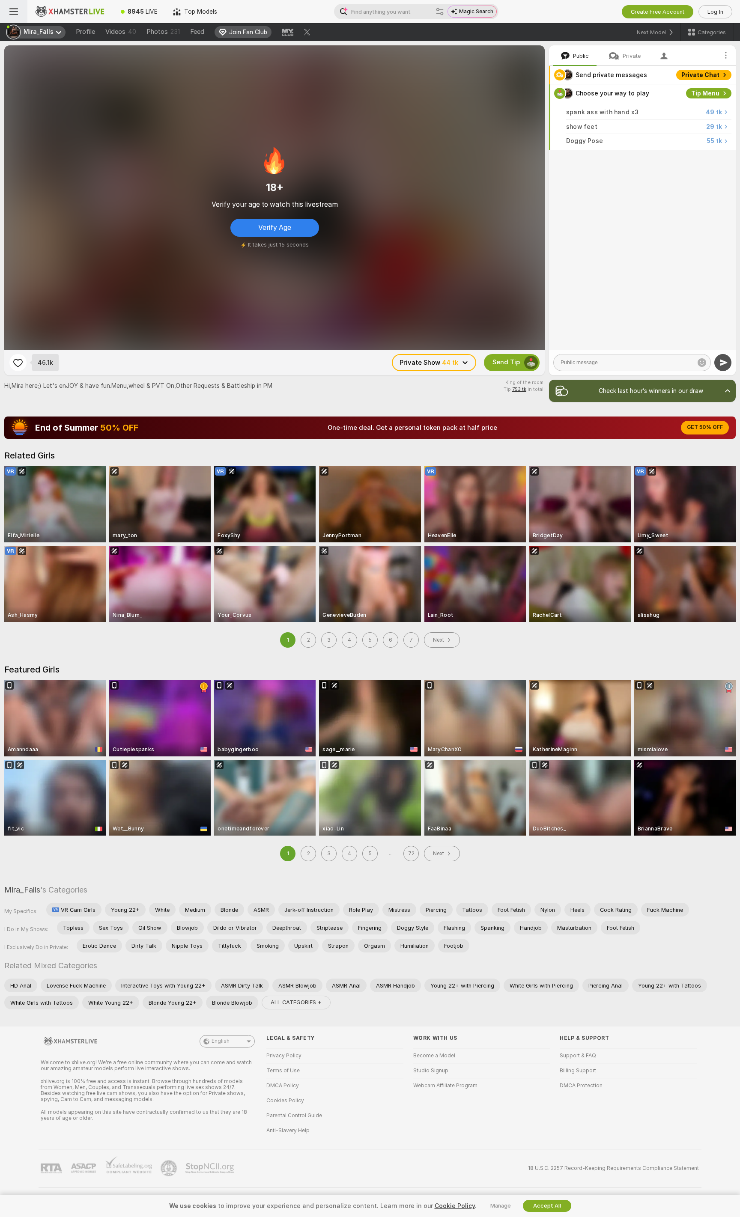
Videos (120, 32)
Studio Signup (430, 1071)
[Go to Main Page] (70, 11)
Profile (85, 32)
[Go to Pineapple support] (170, 1168)
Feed (197, 32)
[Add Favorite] (18, 362)
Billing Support (578, 1071)
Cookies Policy (285, 1101)
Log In (715, 12)
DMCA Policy (282, 1086)
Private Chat (700, 74)
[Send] (722, 362)
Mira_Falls (22, 889)
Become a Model (434, 1056)
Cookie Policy (455, 1205)
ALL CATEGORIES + (296, 1002)
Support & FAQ (578, 1056)
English (221, 1041)
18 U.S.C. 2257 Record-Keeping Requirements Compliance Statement (613, 1168)
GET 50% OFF (705, 427)
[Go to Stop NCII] (210, 1168)
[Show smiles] (702, 362)
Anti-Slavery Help (288, 1131)
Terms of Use (283, 1071)
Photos (163, 32)
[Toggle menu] (13, 11)
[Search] (440, 12)
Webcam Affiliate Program (445, 1086)
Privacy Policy (283, 1056)
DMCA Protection (581, 1086)
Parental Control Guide (294, 1116)
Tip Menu (705, 93)
